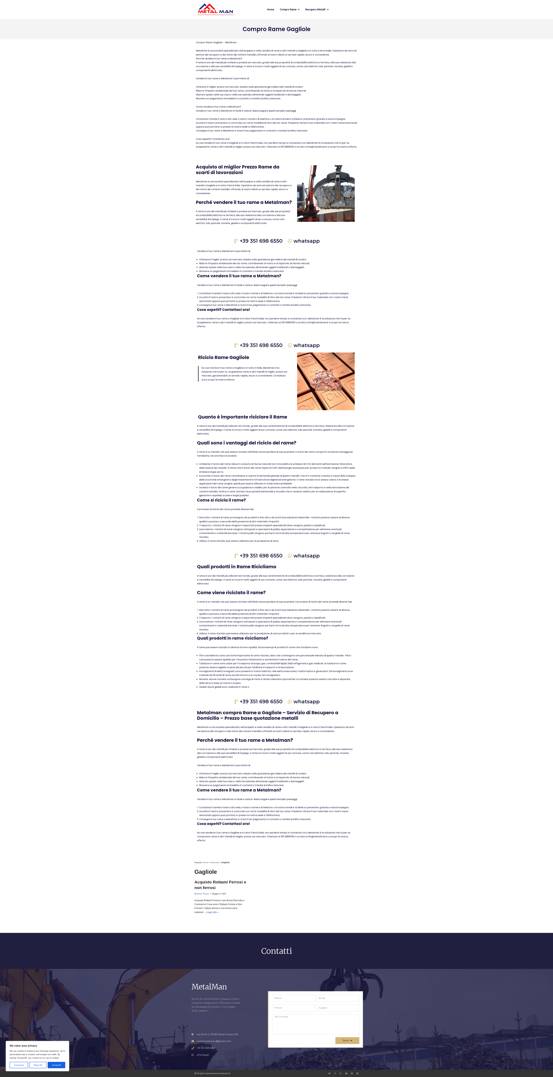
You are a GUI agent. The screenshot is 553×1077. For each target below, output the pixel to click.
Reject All (38, 1065)
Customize (19, 1065)
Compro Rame (288, 9)
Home (270, 9)
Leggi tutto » (212, 912)
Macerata (215, 862)
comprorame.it (201, 1019)
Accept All (56, 1065)
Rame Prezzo (203, 894)
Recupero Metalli (315, 9)
